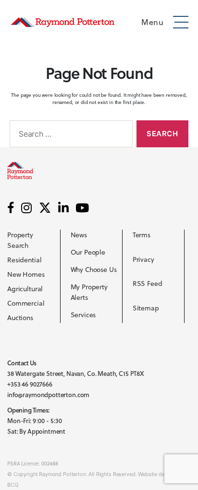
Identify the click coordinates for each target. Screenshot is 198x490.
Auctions (20, 317)
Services (83, 315)
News (79, 235)
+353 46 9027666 (29, 384)
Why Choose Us (94, 269)
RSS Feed (147, 283)
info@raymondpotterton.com (48, 394)
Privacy (143, 259)
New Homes (26, 274)
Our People (88, 252)
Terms (141, 235)
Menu (152, 22)
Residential (24, 260)
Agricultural (25, 289)
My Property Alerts (89, 292)
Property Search (20, 240)
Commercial (26, 303)
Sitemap (146, 308)
